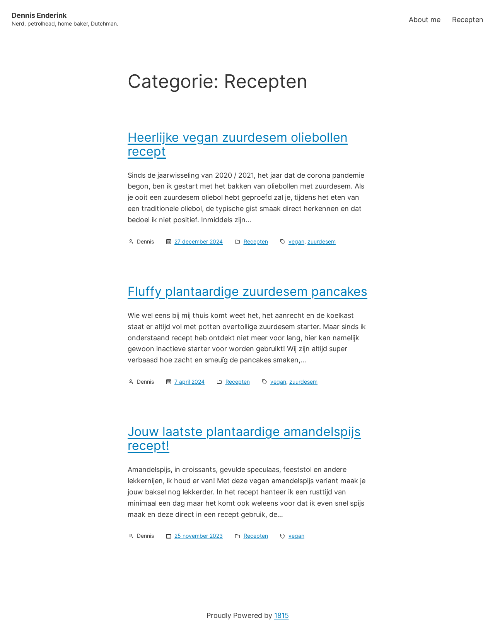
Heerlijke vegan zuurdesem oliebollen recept (238, 144)
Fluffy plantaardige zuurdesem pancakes (247, 291)
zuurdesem (321, 241)
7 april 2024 (189, 381)
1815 (281, 615)
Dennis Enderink (39, 15)
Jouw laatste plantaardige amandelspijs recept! (244, 439)
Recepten (256, 241)
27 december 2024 (198, 241)
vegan (296, 241)
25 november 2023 (198, 535)
